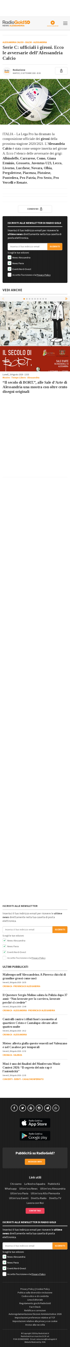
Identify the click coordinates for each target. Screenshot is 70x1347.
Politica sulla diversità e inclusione (35, 1292)
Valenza (17, 1055)
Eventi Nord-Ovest (21, 269)
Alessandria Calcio (13, 42)
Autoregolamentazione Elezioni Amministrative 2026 (35, 1314)
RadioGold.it (43, 1333)
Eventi (17, 1079)
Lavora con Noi (35, 1203)
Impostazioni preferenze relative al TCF (35, 1317)
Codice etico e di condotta (35, 1296)
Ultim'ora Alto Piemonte (45, 1193)
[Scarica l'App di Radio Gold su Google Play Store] (35, 1136)
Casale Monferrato (33, 1079)
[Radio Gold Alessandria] (16, 23)
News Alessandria (21, 257)
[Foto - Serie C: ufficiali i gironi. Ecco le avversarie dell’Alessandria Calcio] (35, 102)
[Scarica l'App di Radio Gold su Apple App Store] (35, 1123)
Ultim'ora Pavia (19, 1193)
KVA (44, 1342)
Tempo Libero (18, 377)
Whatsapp (11, 1189)
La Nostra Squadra (34, 1184)
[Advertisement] (35, 439)
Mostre (6, 377)
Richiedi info (35, 1161)
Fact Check (35, 1307)
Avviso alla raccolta (35, 1325)
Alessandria (40, 42)
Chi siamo (16, 1184)
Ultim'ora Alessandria (52, 1189)
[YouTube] (31, 1108)
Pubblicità (54, 1184)
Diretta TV (55, 1198)
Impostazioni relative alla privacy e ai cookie (35, 1321)
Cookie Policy (43, 1289)
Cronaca (7, 986)
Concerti (8, 1079)
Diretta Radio (39, 1198)
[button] (66, 298)
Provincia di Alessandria (26, 986)
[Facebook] (14, 1108)
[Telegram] (47, 1108)
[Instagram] (39, 1108)
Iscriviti (55, 246)
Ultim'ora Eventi (18, 1198)
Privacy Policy (44, 275)
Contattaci (35, 1210)
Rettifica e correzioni (35, 1310)
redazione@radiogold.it (46, 1339)
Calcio (28, 42)
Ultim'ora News (28, 1189)
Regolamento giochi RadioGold (35, 1303)
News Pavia (18, 263)
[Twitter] (22, 1108)
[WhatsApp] (55, 1108)
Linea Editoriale (35, 1300)
